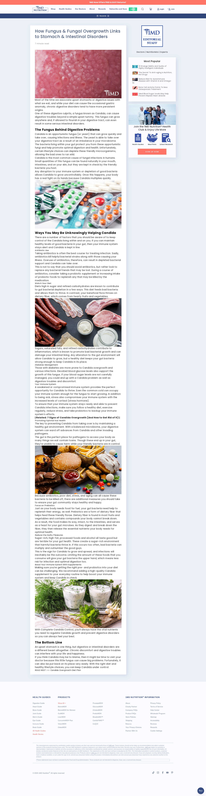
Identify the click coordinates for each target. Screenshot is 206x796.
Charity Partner (131, 707)
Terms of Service (156, 707)
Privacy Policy (155, 703)
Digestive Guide (39, 703)
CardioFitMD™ (98, 720)
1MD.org (111, 745)
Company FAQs (131, 710)
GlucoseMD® (98, 707)
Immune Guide (38, 724)
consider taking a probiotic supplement (72, 273)
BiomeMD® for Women (66, 710)
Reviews (153, 724)
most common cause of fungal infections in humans (84, 158)
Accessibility (154, 720)
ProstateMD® (98, 703)
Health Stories (38, 734)
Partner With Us (131, 731)
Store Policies (131, 717)
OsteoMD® (62, 727)
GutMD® (61, 713)
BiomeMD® (62, 707)
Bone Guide (37, 710)
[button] (144, 9)
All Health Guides (39, 731)
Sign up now (152, 152)
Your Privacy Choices (134, 727)
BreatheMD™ (98, 717)
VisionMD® (62, 724)
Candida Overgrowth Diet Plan (65, 670)
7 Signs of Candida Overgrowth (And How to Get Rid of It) (83, 417)
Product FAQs (131, 713)
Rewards (153, 727)
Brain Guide (37, 727)
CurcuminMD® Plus (65, 720)
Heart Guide (37, 707)
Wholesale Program (157, 713)
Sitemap (153, 717)
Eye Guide (37, 720)
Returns (128, 724)
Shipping (129, 720)
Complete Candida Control (57, 629)
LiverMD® (61, 717)
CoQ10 (95, 724)
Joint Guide (37, 713)
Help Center (154, 710)
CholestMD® (97, 710)
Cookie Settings (156, 731)
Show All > (62, 703)
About (128, 703)
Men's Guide (37, 717)
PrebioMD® (97, 713)
